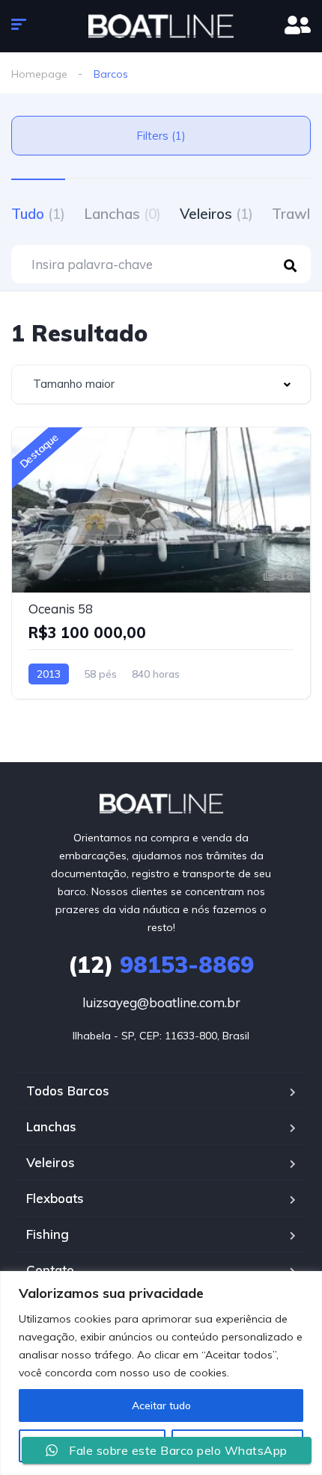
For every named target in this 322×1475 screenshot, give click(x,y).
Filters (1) (161, 136)
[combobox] (161, 384)
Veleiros (216, 214)
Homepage (39, 74)
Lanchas (122, 214)
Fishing (47, 1234)
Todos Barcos (67, 1090)
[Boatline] (161, 26)
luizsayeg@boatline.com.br (161, 1002)
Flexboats (55, 1198)
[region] (161, 1373)
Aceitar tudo (161, 1405)
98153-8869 (161, 964)
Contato (50, 1270)
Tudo (38, 214)
